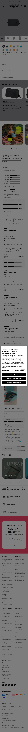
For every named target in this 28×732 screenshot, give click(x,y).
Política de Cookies (19, 370)
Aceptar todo (14, 374)
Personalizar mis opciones (14, 382)
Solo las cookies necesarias (14, 378)
